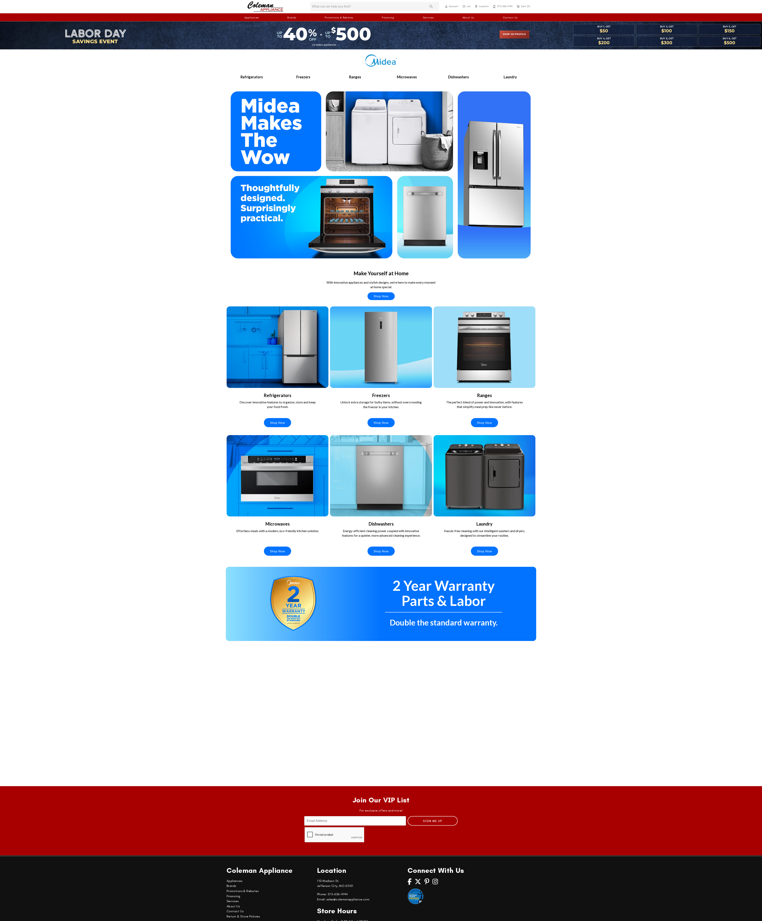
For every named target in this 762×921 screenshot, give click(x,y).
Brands (291, 17)
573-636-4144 (338, 894)
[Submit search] (431, 6)
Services (428, 17)
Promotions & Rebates (339, 17)
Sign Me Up (432, 821)
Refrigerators (252, 77)
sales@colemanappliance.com (347, 899)
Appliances (251, 17)
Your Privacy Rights (557, 913)
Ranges (355, 77)
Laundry (510, 77)
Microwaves (407, 77)
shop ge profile (514, 34)
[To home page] (265, 6)
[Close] (755, 913)
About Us (468, 17)
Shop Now (381, 296)
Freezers (303, 77)
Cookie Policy (349, 912)
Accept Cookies (616, 913)
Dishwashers (458, 77)
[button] (446, 6)
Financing (388, 17)
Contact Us (510, 17)
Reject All (588, 913)
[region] (381, 914)
